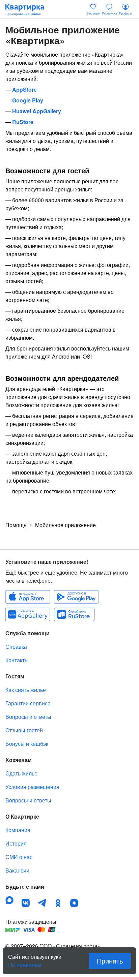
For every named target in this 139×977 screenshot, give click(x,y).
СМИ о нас (18, 857)
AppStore (24, 89)
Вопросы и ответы (28, 717)
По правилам (24, 962)
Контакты (17, 660)
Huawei (27, 614)
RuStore (22, 122)
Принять (110, 961)
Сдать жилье (21, 773)
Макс (9, 900)
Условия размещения (32, 787)
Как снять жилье (25, 690)
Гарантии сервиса (28, 703)
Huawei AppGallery (36, 111)
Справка (16, 646)
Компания (17, 830)
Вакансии (17, 870)
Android (76, 597)
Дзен (74, 903)
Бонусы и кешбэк (26, 743)
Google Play (27, 100)
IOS (27, 597)
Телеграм (42, 903)
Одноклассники (58, 903)
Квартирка (28, 9)
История (16, 843)
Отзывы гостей (24, 730)
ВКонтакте (26, 903)
